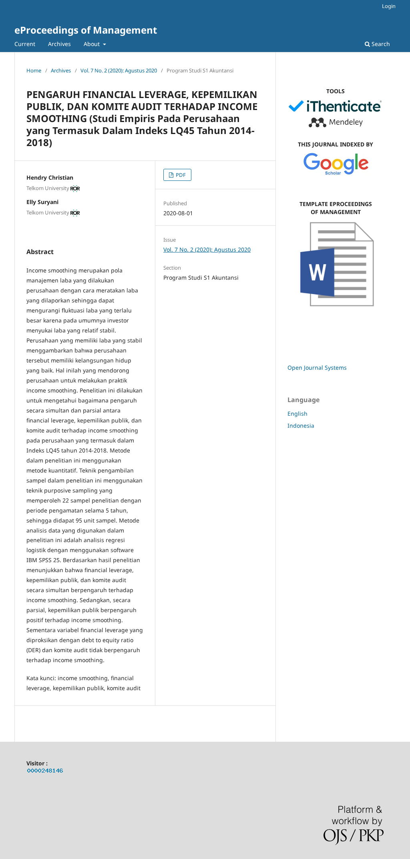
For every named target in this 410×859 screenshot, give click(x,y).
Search (380, 44)
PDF (180, 174)
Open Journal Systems (317, 367)
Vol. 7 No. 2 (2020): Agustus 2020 (118, 70)
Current (24, 44)
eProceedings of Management (85, 29)
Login (389, 6)
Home (33, 70)
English (297, 413)
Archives (59, 44)
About (92, 44)
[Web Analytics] (45, 772)
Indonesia (300, 425)
